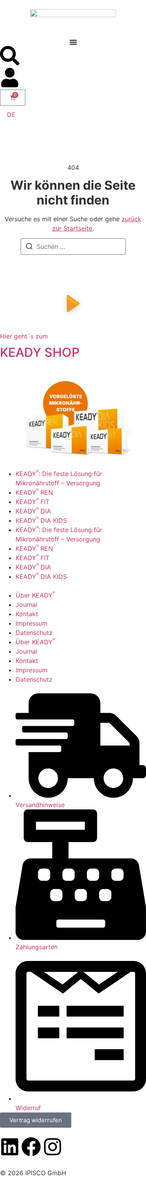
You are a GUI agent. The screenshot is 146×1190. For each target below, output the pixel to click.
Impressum (31, 623)
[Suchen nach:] (73, 246)
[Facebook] (31, 1147)
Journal (26, 604)
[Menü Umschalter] (73, 42)
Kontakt (27, 614)
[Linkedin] (9, 1147)
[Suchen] (29, 247)
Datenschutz (34, 632)
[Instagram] (52, 1147)
